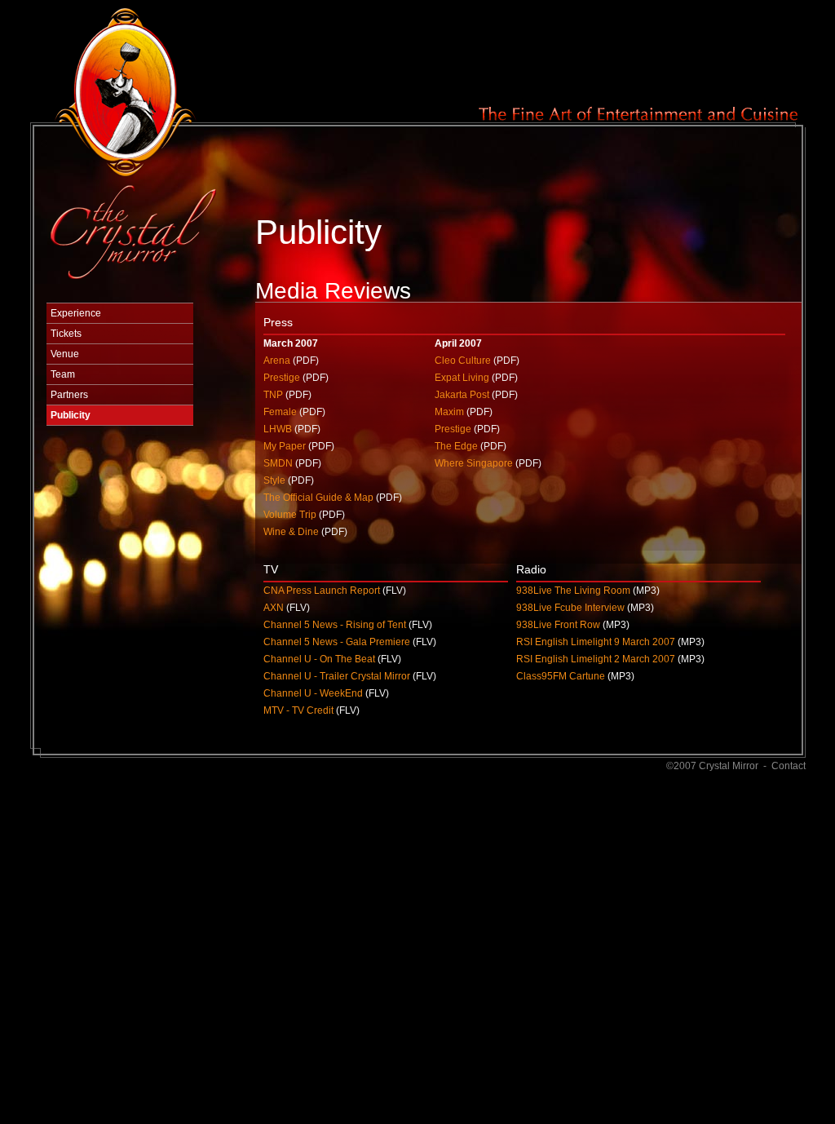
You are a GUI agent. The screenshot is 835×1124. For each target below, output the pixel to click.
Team (63, 374)
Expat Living (462, 377)
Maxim (449, 412)
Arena (276, 360)
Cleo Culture (463, 360)
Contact (788, 766)
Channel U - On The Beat (319, 659)
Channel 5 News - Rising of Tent (334, 625)
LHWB (277, 429)
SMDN (278, 463)
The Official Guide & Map (318, 497)
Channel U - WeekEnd (313, 693)
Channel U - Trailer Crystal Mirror (336, 676)
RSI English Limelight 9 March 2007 (595, 642)
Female (280, 412)
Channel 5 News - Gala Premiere (336, 642)
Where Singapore (474, 463)
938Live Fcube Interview (570, 607)
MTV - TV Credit (298, 710)
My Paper (284, 446)
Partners (69, 394)
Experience (76, 313)
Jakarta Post (462, 394)
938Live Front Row (558, 625)
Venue (65, 354)
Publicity (71, 415)
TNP (273, 394)
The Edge (456, 446)
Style (274, 480)
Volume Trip (289, 514)
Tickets (66, 333)
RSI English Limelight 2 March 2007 (595, 659)
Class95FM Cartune (560, 676)
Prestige (281, 377)
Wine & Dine (291, 532)
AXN (273, 607)
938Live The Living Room (573, 590)
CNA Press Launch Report (321, 590)
